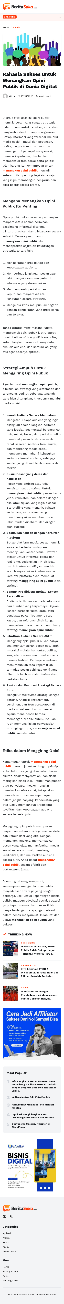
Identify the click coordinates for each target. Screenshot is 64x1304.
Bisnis (16, 27)
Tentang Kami (10, 1280)
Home (6, 27)
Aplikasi (7, 1233)
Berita (6, 1242)
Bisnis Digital (10, 1251)
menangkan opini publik (20, 170)
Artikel (6, 1238)
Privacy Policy (10, 1271)
